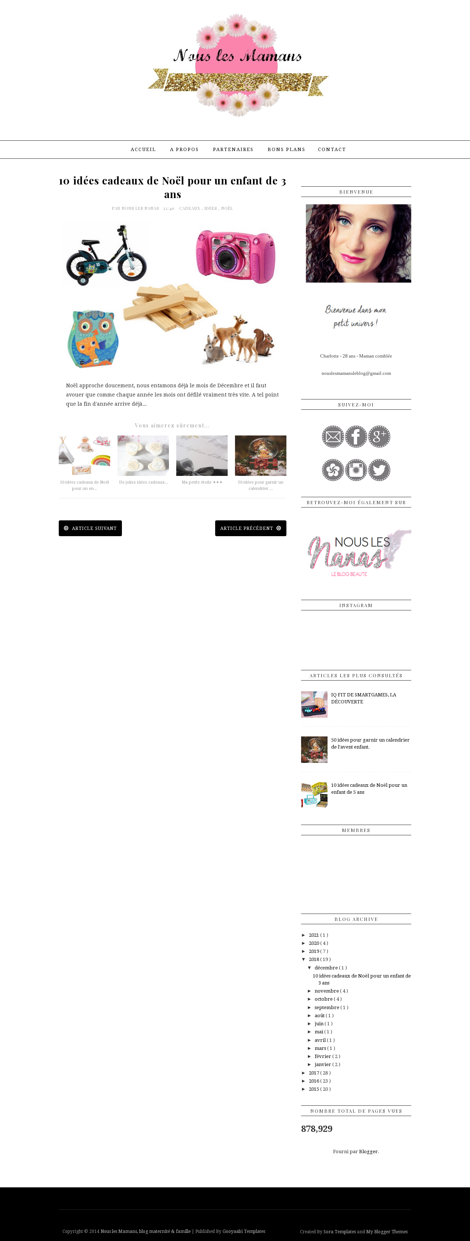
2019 (314, 951)
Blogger (368, 1151)
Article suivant (93, 528)
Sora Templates (339, 1231)
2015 (314, 1089)
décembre (327, 968)
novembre (327, 991)
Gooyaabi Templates (244, 1231)
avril (321, 1040)
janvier (323, 1064)
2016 (314, 1081)
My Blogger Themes (387, 1231)
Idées (211, 208)
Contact (332, 149)
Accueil (143, 149)
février (323, 1056)
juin (320, 1023)
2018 (314, 959)
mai (319, 1031)
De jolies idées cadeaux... (143, 482)
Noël (227, 208)
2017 (314, 1073)
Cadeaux (190, 208)
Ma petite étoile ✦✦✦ (202, 482)
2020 (314, 943)
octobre (324, 999)
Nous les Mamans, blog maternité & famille (146, 1231)
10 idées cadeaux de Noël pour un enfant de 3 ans (172, 187)
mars (321, 1048)
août (320, 1015)
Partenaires (233, 149)
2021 (314, 935)
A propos (184, 149)
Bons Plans (287, 149)
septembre (327, 1007)
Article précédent (247, 528)
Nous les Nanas (141, 208)
